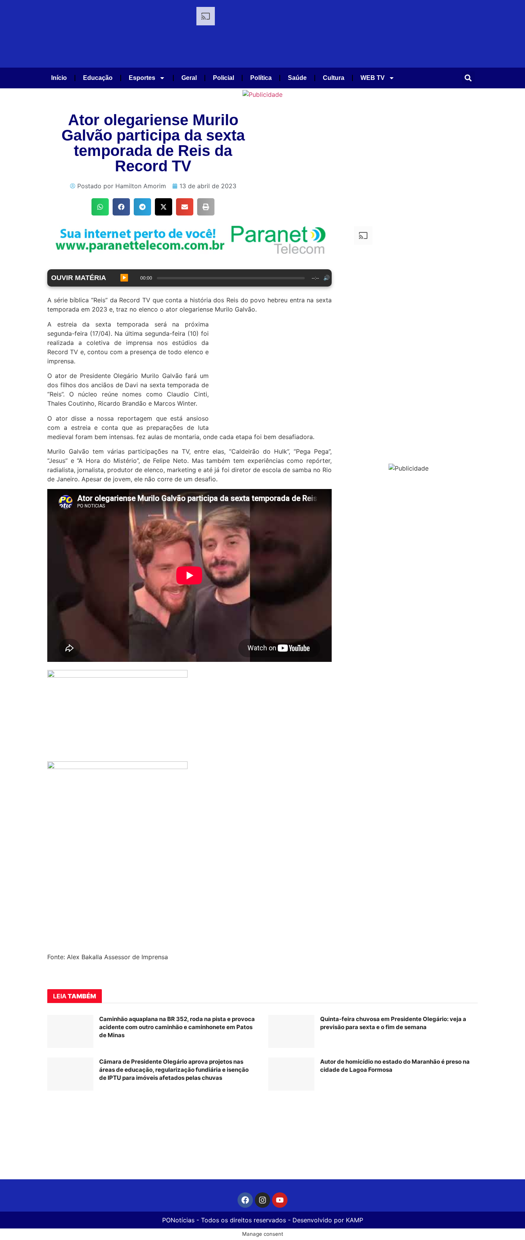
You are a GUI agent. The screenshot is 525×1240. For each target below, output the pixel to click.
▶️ (124, 278)
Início (59, 78)
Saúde (297, 78)
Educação (98, 78)
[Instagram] (262, 1200)
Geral (189, 78)
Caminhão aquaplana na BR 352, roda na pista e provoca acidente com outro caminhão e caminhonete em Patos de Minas (177, 1027)
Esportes (142, 78)
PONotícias (178, 1220)
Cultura (333, 78)
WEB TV (373, 78)
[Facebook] (245, 1200)
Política (261, 78)
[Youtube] (279, 1200)
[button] (468, 77)
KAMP (354, 1220)
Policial (223, 78)
